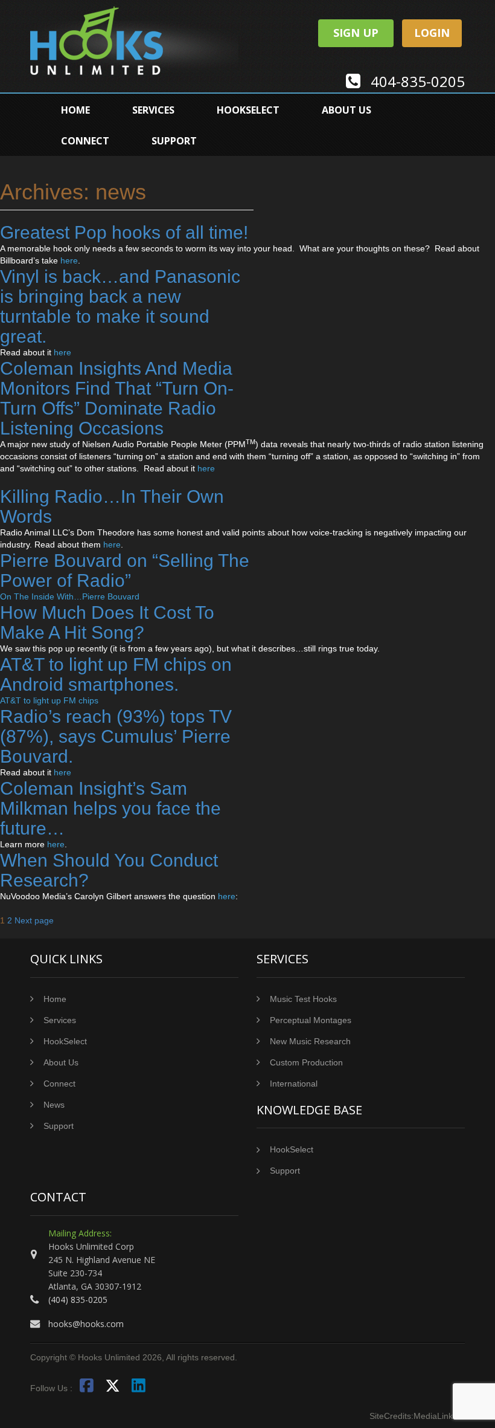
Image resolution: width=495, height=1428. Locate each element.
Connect (85, 140)
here (69, 260)
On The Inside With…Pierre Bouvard (69, 596)
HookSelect (248, 110)
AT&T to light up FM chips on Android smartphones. (116, 674)
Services (153, 110)
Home (75, 110)
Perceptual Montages (310, 1020)
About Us (346, 110)
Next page (34, 920)
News (54, 1105)
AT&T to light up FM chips (49, 700)
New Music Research (310, 1041)
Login (432, 32)
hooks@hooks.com (86, 1323)
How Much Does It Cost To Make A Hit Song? (107, 622)
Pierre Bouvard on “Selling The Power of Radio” (124, 570)
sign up (355, 32)
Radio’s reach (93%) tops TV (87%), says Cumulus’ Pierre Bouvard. (116, 736)
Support (174, 140)
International (294, 1083)
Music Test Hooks (303, 999)
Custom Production (306, 1062)
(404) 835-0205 (77, 1299)
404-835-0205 (418, 81)
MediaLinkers (439, 1416)
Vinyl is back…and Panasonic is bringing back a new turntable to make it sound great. (120, 306)
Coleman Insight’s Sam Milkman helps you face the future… (110, 808)
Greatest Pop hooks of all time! (124, 232)
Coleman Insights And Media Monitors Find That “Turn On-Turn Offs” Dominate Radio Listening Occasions (117, 398)
